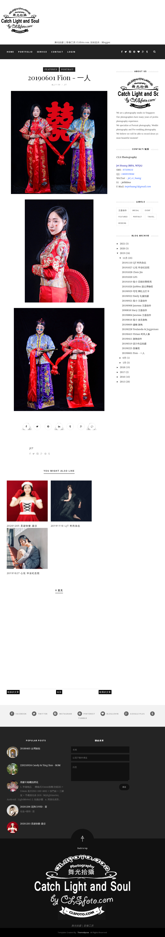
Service (42, 51)
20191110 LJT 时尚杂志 (65, 525)
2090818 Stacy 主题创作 (134, 310)
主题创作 (122, 210)
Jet (31, 448)
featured (51, 69)
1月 (125, 362)
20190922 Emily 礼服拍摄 (135, 295)
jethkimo (126, 182)
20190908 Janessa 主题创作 (136, 305)
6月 (125, 357)
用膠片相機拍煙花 (29, 782)
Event (147, 210)
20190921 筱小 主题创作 (134, 300)
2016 (123, 376)
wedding (122, 223)
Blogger (106, 42)
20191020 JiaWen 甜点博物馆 (137, 286)
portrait (67, 69)
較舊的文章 (105, 692)
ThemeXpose (83, 932)
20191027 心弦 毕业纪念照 (23, 573)
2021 (123, 243)
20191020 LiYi (129, 276)
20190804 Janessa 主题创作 (136, 315)
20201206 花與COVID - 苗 (33, 806)
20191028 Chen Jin (132, 272)
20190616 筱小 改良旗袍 (134, 319)
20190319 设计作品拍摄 (134, 343)
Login (71, 51)
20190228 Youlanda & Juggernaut (140, 329)
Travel (151, 217)
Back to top (82, 848)
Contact (57, 51)
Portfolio (25, 51)
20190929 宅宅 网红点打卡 (135, 291)
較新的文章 (13, 692)
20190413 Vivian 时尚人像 (136, 334)
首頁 (59, 692)
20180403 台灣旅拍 (30, 748)
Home (10, 51)
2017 (123, 372)
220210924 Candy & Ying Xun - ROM (40, 765)
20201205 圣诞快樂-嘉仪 (22, 525)
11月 (125, 257)
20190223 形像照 (131, 348)
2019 (123, 253)
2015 (123, 381)
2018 (123, 367)
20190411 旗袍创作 (132, 338)
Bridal (135, 210)
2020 (123, 248)
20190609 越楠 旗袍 (132, 324)
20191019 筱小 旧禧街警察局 (137, 281)
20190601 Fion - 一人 (133, 353)
